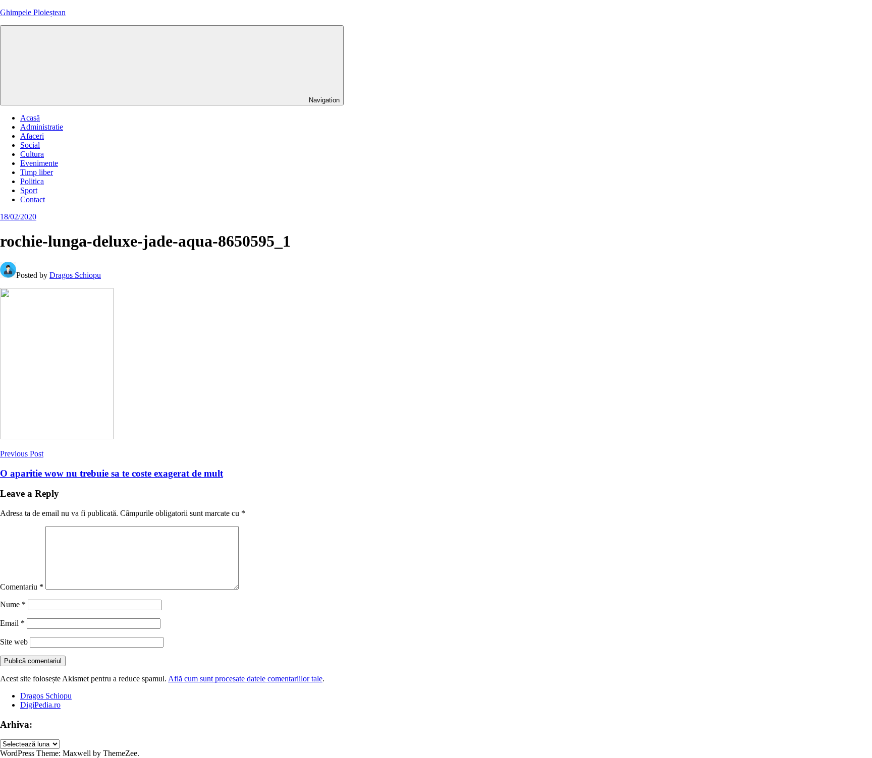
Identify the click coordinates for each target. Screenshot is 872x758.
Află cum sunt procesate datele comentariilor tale (245, 678)
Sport (28, 190)
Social (30, 145)
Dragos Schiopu (75, 275)
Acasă (30, 117)
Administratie (41, 127)
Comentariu (21, 586)
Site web (14, 641)
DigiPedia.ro (40, 705)
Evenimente (39, 163)
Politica (32, 181)
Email (12, 623)
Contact (32, 199)
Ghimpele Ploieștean (33, 12)
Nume (13, 604)
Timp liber (36, 172)
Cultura (32, 154)
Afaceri (32, 136)
